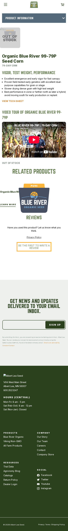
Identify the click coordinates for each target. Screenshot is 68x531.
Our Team (42, 441)
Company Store (45, 454)
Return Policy (10, 479)
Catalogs (8, 475)
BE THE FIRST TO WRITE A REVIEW (34, 247)
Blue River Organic (13, 436)
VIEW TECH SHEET (13, 101)
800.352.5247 (10, 390)
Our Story (42, 436)
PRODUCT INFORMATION (19, 18)
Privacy (41, 524)
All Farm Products (12, 445)
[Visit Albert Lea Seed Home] (34, 6)
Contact (41, 450)
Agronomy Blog (11, 471)
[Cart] (62, 4)
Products (10, 433)
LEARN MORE (8, 204)
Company (43, 433)
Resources (11, 462)
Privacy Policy (34, 237)
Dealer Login (10, 484)
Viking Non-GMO (12, 441)
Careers (41, 445)
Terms (47, 524)
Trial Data (8, 466)
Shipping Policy (58, 524)
